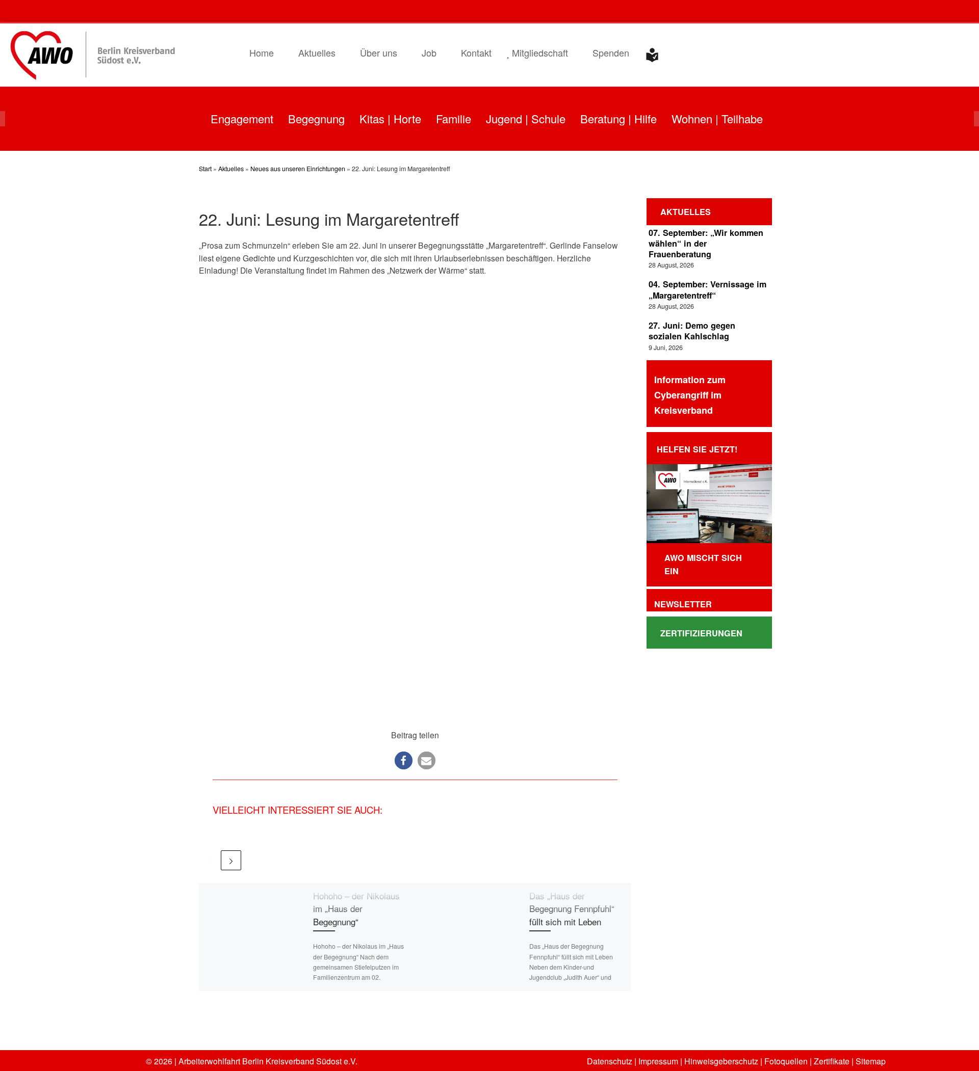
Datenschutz (609, 1061)
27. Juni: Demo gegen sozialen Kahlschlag (692, 330)
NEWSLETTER (682, 604)
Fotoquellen (785, 1061)
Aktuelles (231, 168)
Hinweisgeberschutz (720, 1061)
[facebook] (874, 12)
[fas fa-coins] (948, 12)
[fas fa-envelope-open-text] (898, 12)
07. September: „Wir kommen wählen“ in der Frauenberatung (706, 243)
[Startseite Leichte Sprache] (652, 55)
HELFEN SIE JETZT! (697, 449)
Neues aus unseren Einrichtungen (297, 168)
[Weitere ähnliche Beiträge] (231, 860)
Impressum (657, 1061)
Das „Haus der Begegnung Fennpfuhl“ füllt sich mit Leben (571, 908)
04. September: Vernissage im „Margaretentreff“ (707, 289)
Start (205, 168)
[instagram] (849, 12)
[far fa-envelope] (923, 12)
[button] (404, 760)
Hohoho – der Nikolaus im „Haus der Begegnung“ (356, 908)
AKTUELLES (684, 212)
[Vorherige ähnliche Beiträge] (209, 860)
